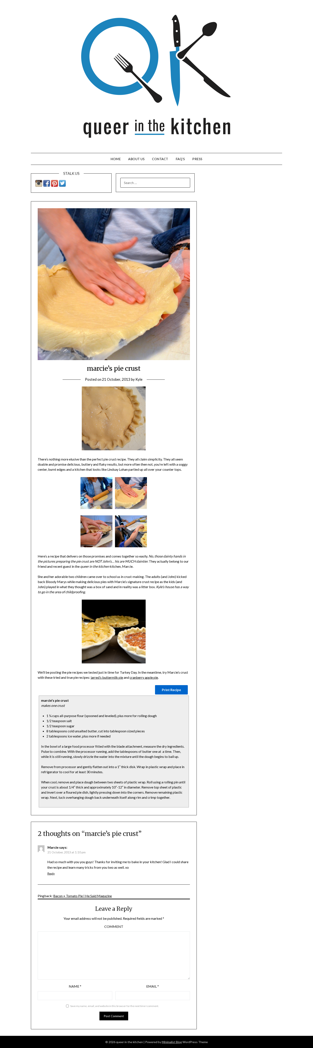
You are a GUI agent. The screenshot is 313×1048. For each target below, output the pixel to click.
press (197, 159)
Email (152, 986)
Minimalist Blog (172, 1042)
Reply (51, 873)
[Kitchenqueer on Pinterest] (54, 185)
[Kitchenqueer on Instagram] (38, 185)
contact (160, 159)
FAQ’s (180, 159)
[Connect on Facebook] (46, 185)
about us (136, 159)
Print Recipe (171, 690)
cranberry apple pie (144, 677)
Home (116, 159)
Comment (113, 926)
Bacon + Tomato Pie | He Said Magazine (82, 896)
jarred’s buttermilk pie (107, 677)
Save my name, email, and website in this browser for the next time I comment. (114, 1006)
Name (75, 986)
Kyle (138, 379)
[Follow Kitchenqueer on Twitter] (62, 185)
